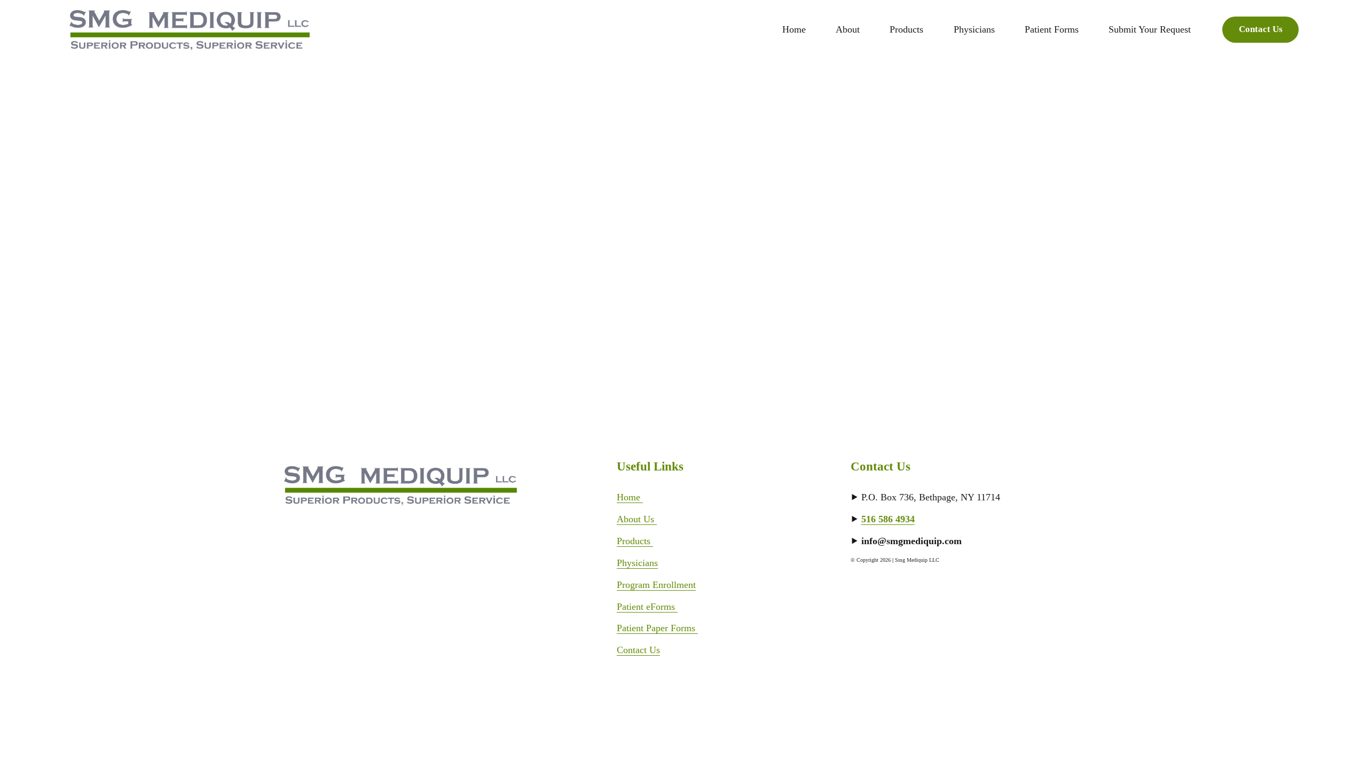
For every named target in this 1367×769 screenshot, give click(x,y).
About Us (637, 519)
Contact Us (1261, 29)
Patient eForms (647, 606)
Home (794, 29)
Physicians (637, 563)
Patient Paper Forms (657, 628)
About (848, 29)
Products (635, 541)
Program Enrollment (656, 584)
